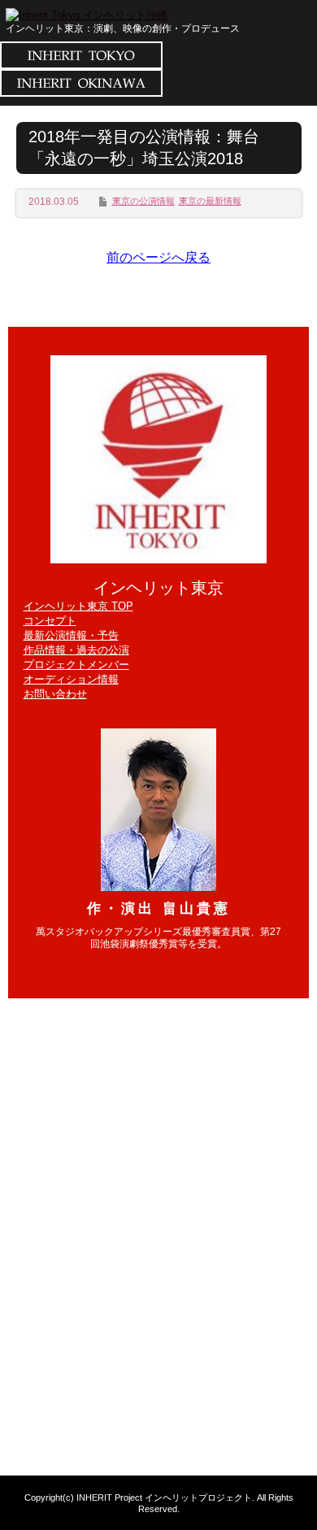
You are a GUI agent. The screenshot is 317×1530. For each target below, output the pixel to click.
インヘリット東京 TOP (78, 606)
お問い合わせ (55, 694)
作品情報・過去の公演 (76, 650)
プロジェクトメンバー (76, 665)
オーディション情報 (71, 679)
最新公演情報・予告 (71, 635)
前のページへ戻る (158, 257)
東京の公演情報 (143, 201)
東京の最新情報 (210, 201)
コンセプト (50, 621)
